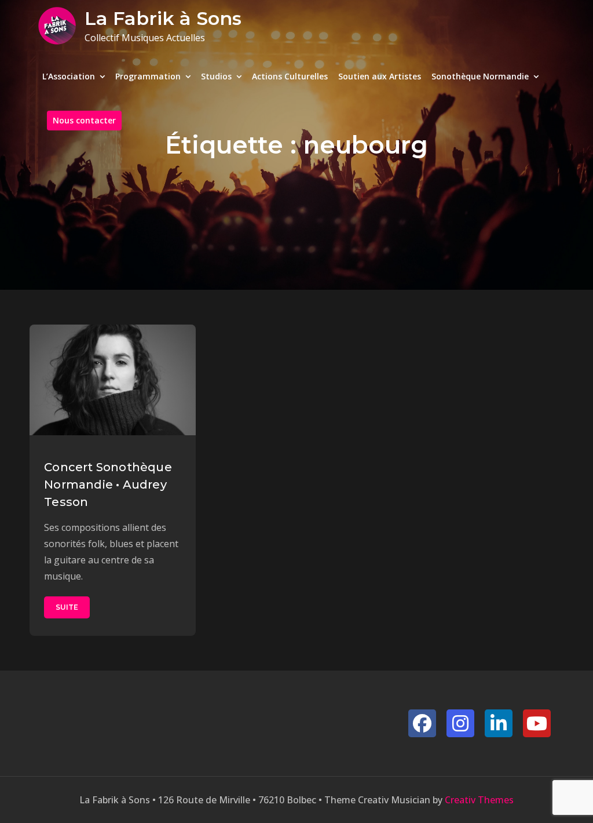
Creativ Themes (479, 799)
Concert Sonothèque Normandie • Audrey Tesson (108, 484)
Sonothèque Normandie (480, 76)
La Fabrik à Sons (163, 18)
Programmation (148, 76)
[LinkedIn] (499, 723)
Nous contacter (84, 120)
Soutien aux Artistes (379, 76)
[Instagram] (460, 723)
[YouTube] (537, 723)
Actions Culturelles (290, 76)
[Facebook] (422, 723)
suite (67, 607)
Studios (216, 76)
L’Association (68, 76)
